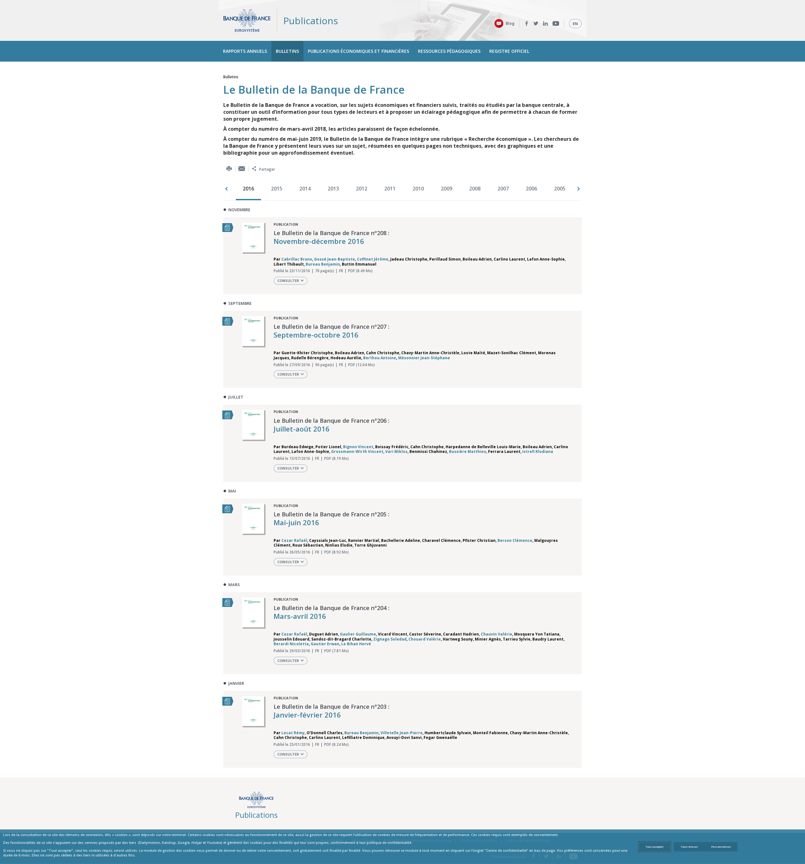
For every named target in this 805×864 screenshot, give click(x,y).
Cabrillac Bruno (296, 259)
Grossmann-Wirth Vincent (357, 451)
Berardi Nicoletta (291, 644)
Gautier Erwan (325, 644)
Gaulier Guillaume (358, 634)
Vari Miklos (396, 451)
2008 (474, 188)
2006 (531, 188)
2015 (276, 188)
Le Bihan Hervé (356, 644)
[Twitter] (536, 23)
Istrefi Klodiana (537, 451)
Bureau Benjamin (323, 264)
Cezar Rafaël (294, 540)
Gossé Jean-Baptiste (334, 259)
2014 (305, 188)
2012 (361, 188)
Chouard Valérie (424, 639)
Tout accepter (655, 846)
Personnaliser (721, 846)
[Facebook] (526, 23)
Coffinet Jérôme (372, 259)
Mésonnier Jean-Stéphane (424, 357)
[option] (250, 189)
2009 (446, 188)
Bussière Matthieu (467, 451)
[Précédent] (226, 189)
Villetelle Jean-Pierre (401, 732)
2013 (333, 188)
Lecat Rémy (293, 732)
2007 (503, 188)
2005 (559, 188)
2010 (418, 188)
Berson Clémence (514, 540)
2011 (390, 188)
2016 (248, 188)
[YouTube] (555, 23)
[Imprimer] (229, 168)
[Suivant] (578, 189)
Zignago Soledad (390, 639)
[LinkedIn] (545, 23)
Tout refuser (689, 846)
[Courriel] (241, 168)
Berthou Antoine (379, 357)
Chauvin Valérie (496, 634)
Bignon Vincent (358, 446)
